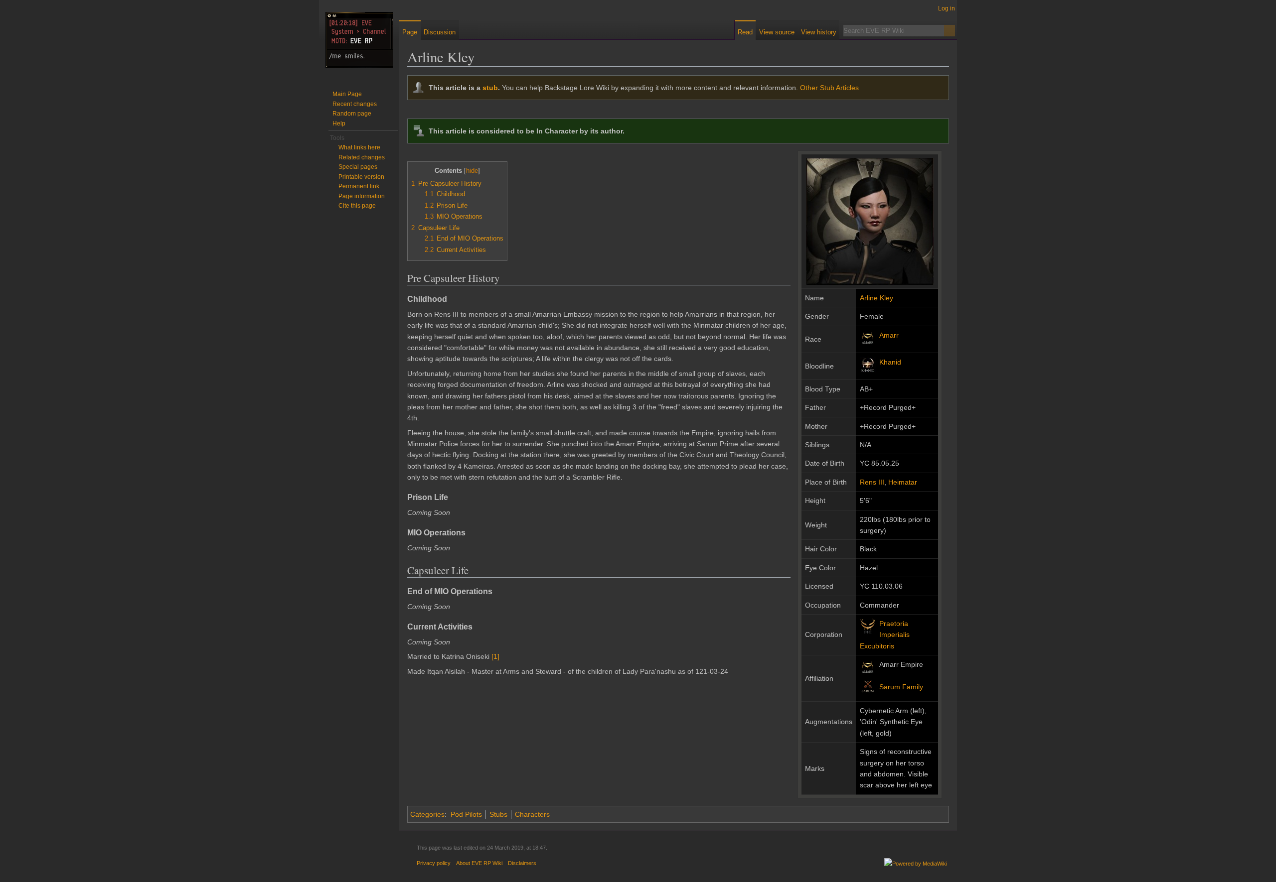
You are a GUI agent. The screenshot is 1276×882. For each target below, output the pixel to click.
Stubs (498, 814)
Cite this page (357, 205)
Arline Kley (876, 298)
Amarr (889, 335)
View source (777, 32)
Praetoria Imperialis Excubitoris (885, 635)
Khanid (890, 362)
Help (338, 123)
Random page (351, 113)
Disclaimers (522, 863)
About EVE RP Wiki (479, 863)
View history (818, 32)
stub (490, 88)
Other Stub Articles (829, 88)
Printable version (361, 176)
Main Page (347, 94)
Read (745, 32)
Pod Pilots (466, 814)
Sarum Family (901, 687)
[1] (495, 656)
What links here (359, 147)
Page (409, 32)
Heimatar (902, 482)
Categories (427, 814)
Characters (532, 814)
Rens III (872, 482)
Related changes (361, 157)
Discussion (440, 32)
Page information (361, 196)
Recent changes (354, 104)
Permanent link (358, 186)
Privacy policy (434, 863)
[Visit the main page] (359, 40)
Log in (946, 8)
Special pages (357, 166)
